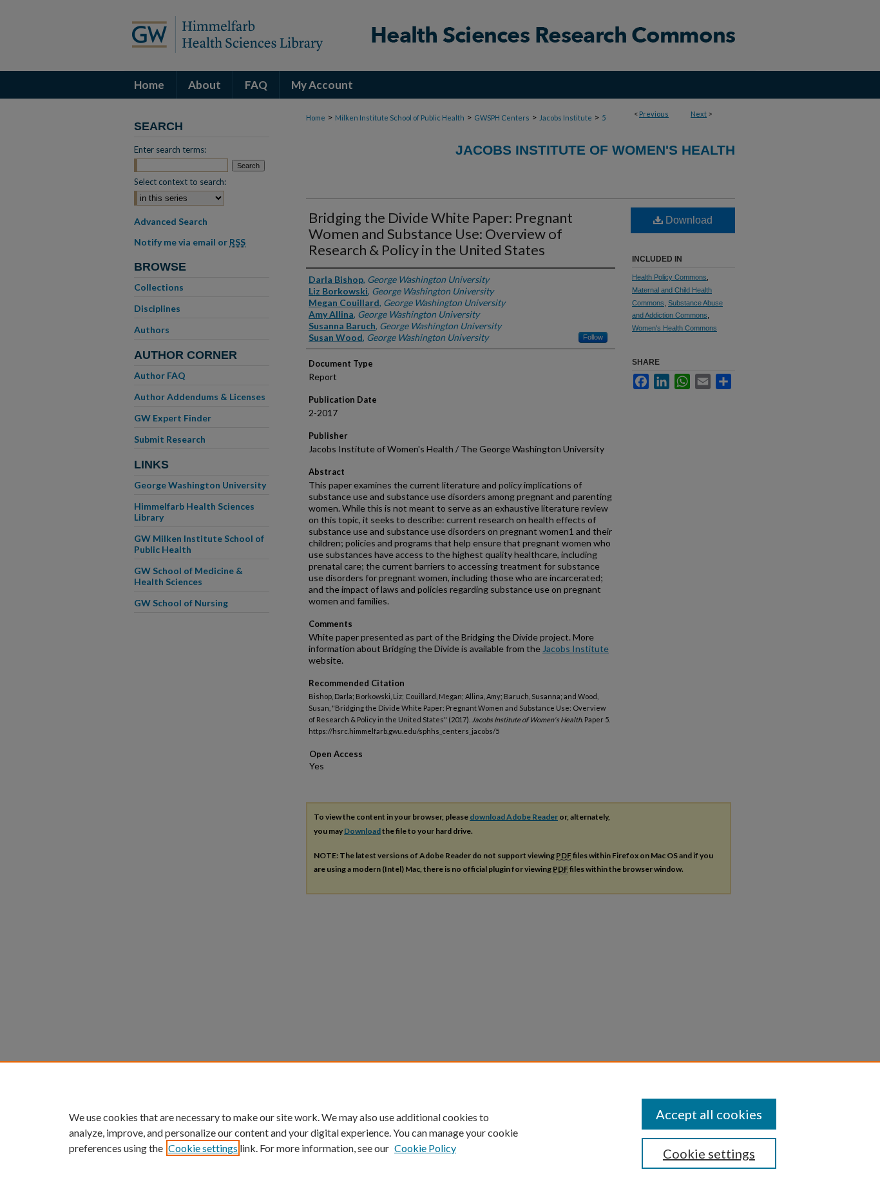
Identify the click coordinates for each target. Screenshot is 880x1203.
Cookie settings (203, 1148)
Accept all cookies (709, 1114)
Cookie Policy (425, 1148)
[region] (440, 1132)
